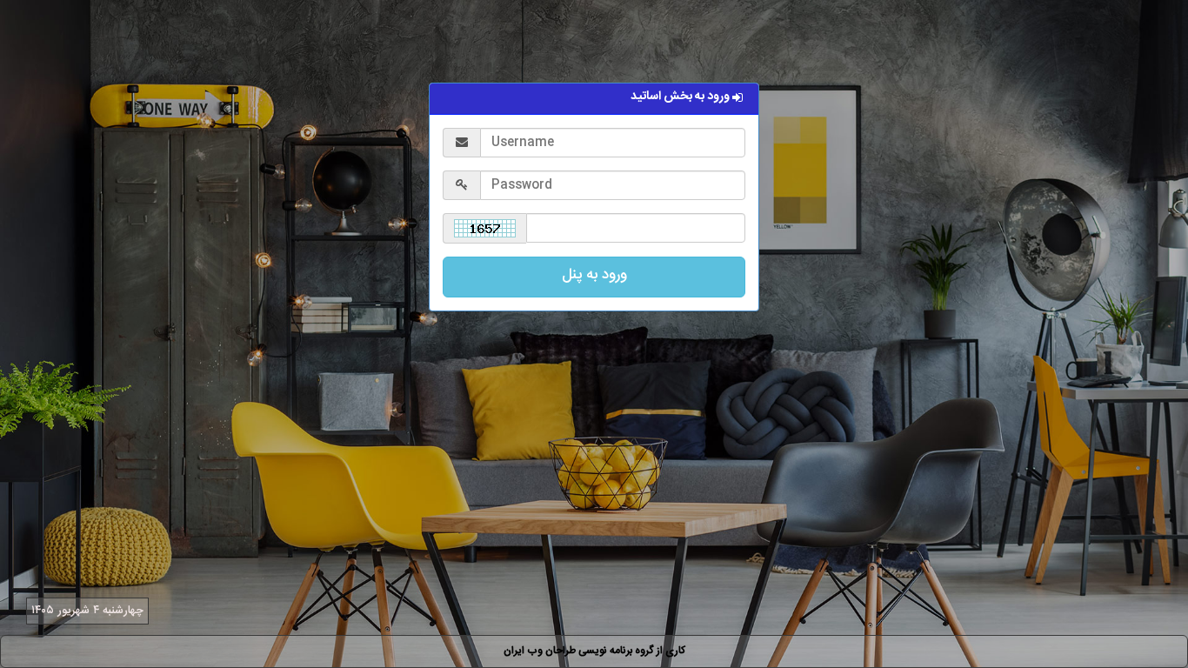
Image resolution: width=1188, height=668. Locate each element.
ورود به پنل (594, 275)
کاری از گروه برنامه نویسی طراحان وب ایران (594, 650)
